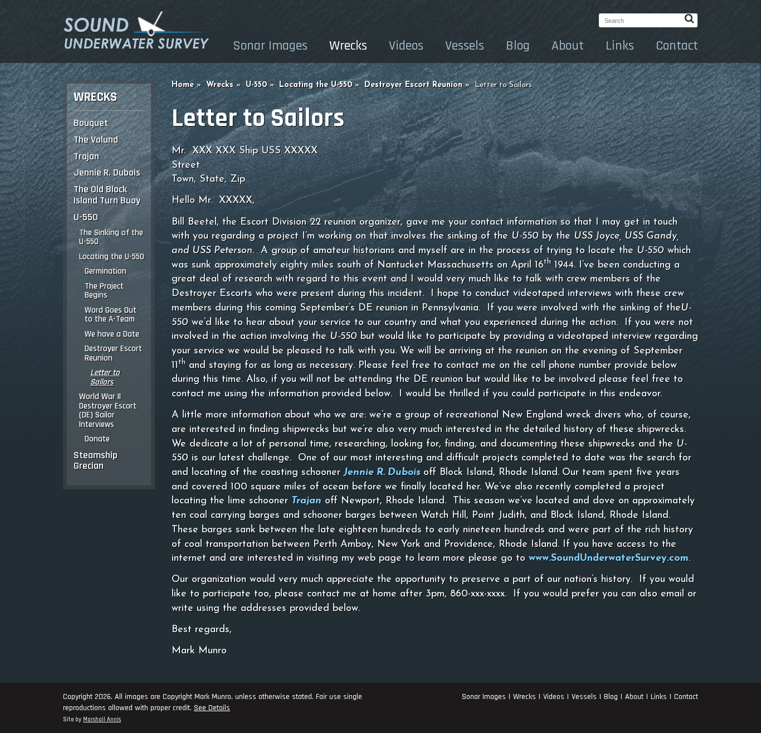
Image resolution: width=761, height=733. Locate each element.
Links (620, 45)
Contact (677, 45)
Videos (406, 45)
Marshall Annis (102, 720)
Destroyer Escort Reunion (113, 353)
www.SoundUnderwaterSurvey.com (609, 559)
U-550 (86, 217)
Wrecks (348, 45)
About (568, 45)
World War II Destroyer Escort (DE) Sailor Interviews (107, 410)
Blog (518, 45)
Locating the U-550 (111, 256)
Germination (105, 271)
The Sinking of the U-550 (111, 237)
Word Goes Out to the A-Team (110, 315)
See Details (212, 708)
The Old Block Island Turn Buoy (107, 195)
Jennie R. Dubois (107, 172)
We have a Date (112, 334)
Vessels (464, 45)
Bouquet (91, 122)
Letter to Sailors (105, 377)
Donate (97, 439)
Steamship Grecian (96, 461)
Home (183, 85)
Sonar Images (270, 45)
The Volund (96, 139)
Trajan (86, 156)
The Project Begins (104, 291)
